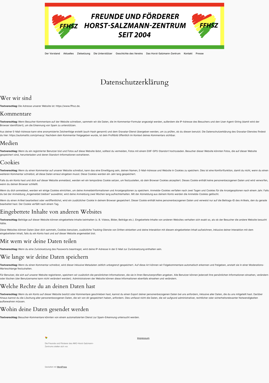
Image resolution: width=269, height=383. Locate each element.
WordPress (62, 367)
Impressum (143, 338)
